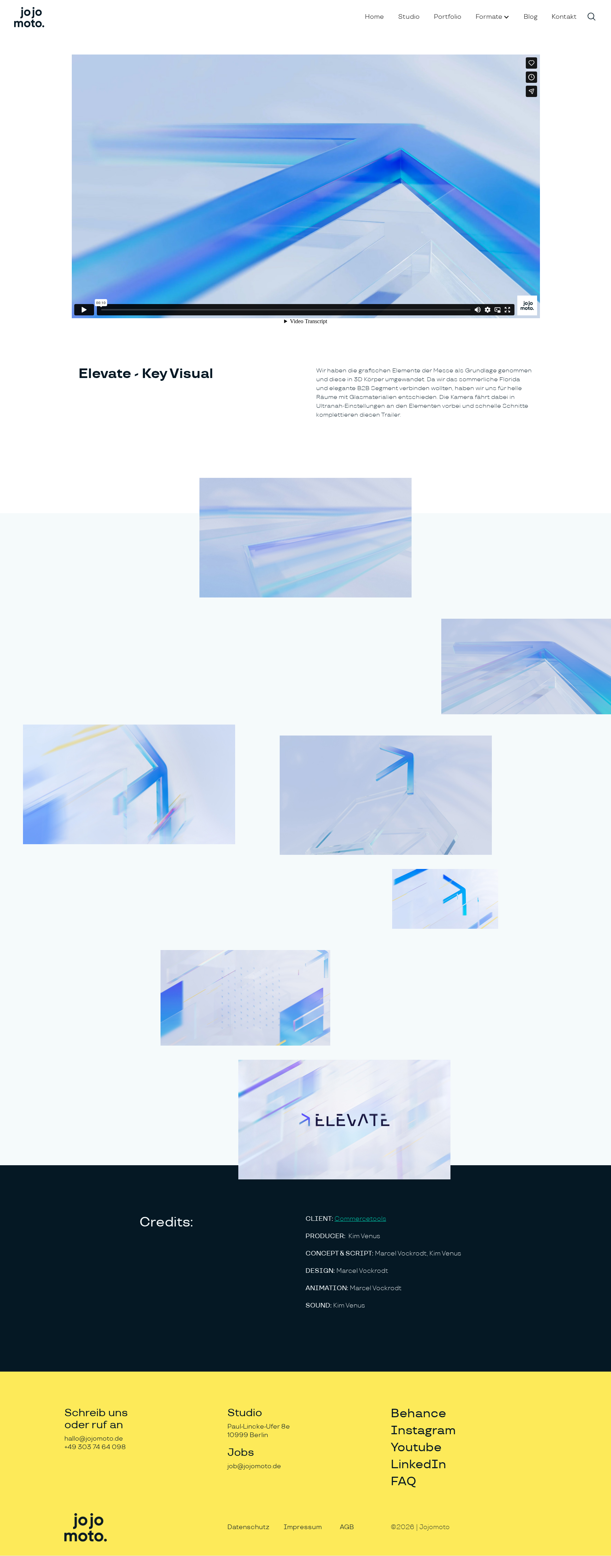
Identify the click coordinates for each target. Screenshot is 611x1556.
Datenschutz (248, 1527)
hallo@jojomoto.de (93, 1438)
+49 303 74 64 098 (95, 1447)
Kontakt (564, 17)
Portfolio (447, 17)
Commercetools (360, 1219)
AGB (347, 1527)
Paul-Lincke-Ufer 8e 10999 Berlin (258, 1431)
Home (374, 17)
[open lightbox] (305, 537)
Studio (409, 17)
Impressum (303, 1527)
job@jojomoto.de (254, 1466)
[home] (29, 17)
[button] (493, 17)
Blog (530, 17)
